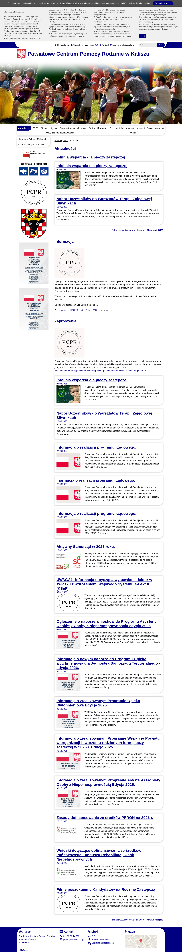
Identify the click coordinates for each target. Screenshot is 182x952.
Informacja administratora (123, 45)
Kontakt (133, 133)
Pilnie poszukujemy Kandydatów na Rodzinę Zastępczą (105, 889)
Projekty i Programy (98, 128)
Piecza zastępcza (49, 128)
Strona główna (63, 45)
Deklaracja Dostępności (102, 943)
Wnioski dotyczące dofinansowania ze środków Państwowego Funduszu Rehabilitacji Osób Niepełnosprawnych (98, 854)
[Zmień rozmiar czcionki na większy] (95, 45)
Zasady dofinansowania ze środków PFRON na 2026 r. (104, 818)
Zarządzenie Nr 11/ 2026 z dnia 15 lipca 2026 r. (76, 310)
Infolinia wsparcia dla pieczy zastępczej (91, 166)
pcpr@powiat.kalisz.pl (73, 939)
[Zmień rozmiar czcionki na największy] (97, 45)
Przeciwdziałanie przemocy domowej (127, 128)
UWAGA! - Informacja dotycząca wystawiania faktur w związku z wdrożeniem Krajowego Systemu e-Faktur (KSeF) (104, 584)
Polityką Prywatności (68, 3)
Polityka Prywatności (101, 939)
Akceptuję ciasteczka (163, 3)
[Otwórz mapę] (141, 941)
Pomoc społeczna (155, 128)
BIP (93, 936)
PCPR (36, 128)
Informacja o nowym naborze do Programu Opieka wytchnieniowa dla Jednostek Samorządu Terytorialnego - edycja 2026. (108, 663)
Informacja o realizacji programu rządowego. (96, 447)
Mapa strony (78, 45)
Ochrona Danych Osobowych (32, 144)
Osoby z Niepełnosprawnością (59, 133)
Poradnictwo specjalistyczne (73, 128)
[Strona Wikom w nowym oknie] (23, 950)
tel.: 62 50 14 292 (71, 936)
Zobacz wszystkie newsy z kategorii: (137, 230)
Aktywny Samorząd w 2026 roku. (85, 547)
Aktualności (24, 128)
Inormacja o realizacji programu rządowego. (95, 480)
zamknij (142, 36)
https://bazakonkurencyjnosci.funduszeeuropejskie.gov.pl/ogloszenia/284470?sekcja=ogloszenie (100, 371)
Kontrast (105, 45)
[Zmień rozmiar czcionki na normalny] (93, 45)
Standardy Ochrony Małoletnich (33, 139)
